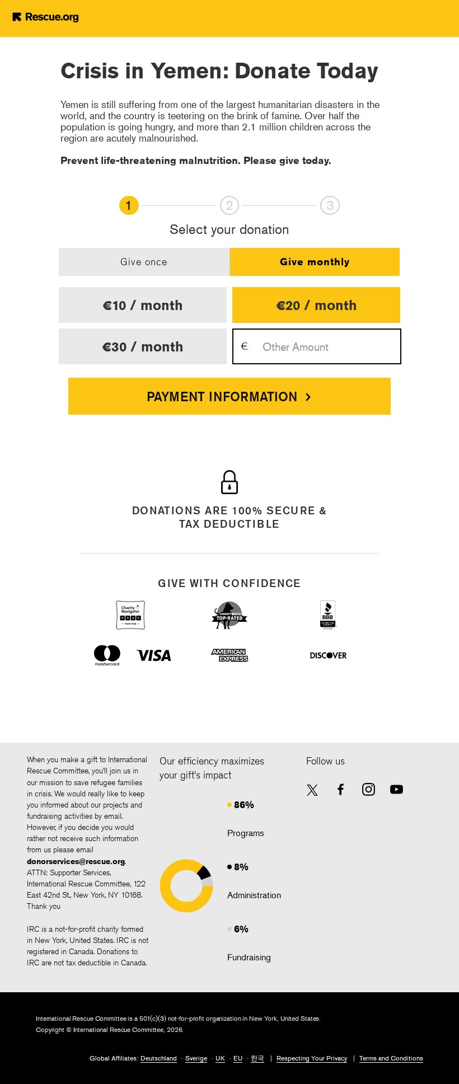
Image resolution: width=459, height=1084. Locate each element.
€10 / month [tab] (142, 305)
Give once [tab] (143, 261)
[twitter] (312, 791)
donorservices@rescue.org (76, 861)
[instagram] (368, 789)
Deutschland (158, 1058)
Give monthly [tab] (315, 261)
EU (237, 1058)
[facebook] (340, 789)
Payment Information (222, 396)
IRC (62, 16)
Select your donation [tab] (229, 230)
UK (220, 1058)
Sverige (196, 1058)
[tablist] (230, 262)
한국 (257, 1058)
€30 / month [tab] (143, 346)
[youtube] (396, 789)
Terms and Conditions (391, 1058)
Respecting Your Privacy (312, 1058)
